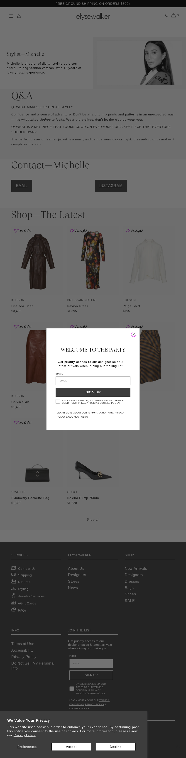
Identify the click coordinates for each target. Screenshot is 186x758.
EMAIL (59, 373)
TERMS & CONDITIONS (100, 412)
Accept (71, 746)
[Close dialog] (133, 334)
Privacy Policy (25, 735)
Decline (116, 746)
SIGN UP (93, 392)
